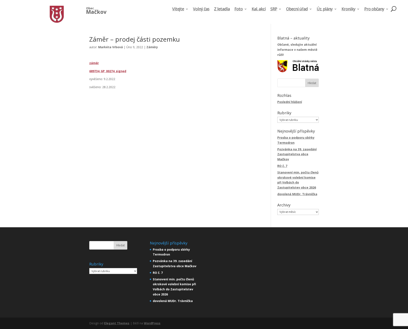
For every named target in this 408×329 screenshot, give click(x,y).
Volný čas (201, 9)
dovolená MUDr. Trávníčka (297, 194)
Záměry (152, 47)
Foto (238, 9)
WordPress (152, 323)
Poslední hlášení (289, 102)
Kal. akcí (259, 9)
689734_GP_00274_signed (107, 71)
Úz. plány (325, 9)
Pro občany (374, 9)
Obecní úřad (297, 9)
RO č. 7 (282, 166)
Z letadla (222, 9)
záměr (94, 63)
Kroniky (348, 9)
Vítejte (178, 9)
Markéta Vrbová (110, 47)
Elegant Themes (116, 323)
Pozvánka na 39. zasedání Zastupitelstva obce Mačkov (297, 154)
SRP (273, 9)
